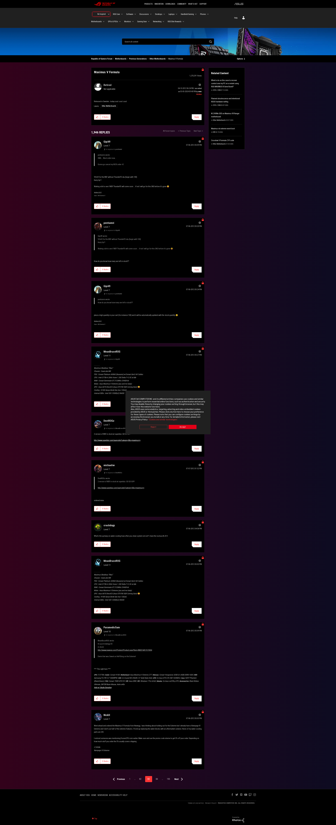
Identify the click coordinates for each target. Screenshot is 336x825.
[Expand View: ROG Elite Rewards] (183, 21)
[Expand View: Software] (135, 14)
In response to (114, 149)
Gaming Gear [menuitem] (142, 21)
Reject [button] (153, 427)
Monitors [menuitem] (127, 21)
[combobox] (168, 41)
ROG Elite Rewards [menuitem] (174, 21)
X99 (214, 132)
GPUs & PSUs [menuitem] (113, 21)
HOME (93, 795)
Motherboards (120, 59)
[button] (97, 117)
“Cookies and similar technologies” (162, 420)
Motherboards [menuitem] (96, 21)
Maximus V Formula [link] (175, 59)
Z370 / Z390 (217, 90)
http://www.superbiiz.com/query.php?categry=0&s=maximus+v (117, 440)
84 (157, 779)
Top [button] (95, 819)
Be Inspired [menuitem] (102, 14)
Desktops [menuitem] (158, 14)
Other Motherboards (157, 59)
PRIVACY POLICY (211, 803)
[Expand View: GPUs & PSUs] (120, 21)
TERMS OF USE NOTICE (196, 803)
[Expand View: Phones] (208, 14)
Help (236, 18)
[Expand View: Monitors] (133, 21)
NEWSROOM (103, 795)
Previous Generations (138, 59)
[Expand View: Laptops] (176, 14)
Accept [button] (183, 427)
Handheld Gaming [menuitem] (187, 14)
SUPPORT (203, 4)
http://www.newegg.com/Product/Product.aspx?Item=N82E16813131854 (125, 650)
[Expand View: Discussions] (150, 14)
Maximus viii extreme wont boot (223, 129)
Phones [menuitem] (203, 14)
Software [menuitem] (129, 14)
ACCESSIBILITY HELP (118, 795)
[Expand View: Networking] (163, 21)
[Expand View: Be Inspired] (108, 14)
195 (168, 779)
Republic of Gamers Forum (101, 59)
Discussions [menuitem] (144, 14)
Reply (196, 117)
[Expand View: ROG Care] (122, 14)
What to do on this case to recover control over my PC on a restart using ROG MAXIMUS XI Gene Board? (225, 83)
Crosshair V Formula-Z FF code (222, 140)
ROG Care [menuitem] (116, 14)
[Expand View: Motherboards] (103, 21)
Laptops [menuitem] (172, 14)
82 (140, 779)
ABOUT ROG (85, 795)
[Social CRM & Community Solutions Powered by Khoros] (238, 819)
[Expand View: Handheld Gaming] (196, 14)
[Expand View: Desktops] (164, 14)
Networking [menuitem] (157, 21)
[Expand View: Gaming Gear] (148, 21)
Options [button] (240, 59)
